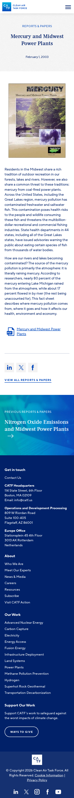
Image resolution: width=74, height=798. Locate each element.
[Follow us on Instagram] (37, 792)
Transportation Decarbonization (28, 693)
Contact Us (13, 478)
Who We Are (14, 564)
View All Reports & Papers (28, 380)
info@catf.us (23, 500)
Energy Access (15, 642)
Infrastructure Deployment (24, 654)
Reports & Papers (37, 26)
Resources (12, 589)
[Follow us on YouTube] (58, 792)
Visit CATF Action (17, 602)
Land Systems (15, 661)
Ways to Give (21, 732)
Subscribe (12, 596)
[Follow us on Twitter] (26, 792)
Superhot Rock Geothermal (25, 686)
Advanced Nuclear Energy (24, 622)
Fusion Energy (15, 648)
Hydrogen (12, 680)
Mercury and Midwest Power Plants (39, 331)
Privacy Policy (37, 780)
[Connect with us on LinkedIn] (16, 792)
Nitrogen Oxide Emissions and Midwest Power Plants (37, 425)
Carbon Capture (16, 629)
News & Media (15, 577)
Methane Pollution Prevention (27, 673)
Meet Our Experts (18, 570)
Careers (10, 583)
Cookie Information (49, 775)
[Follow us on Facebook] (48, 792)
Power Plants (14, 667)
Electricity (12, 635)
